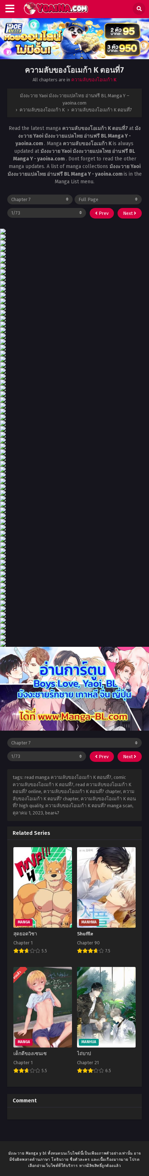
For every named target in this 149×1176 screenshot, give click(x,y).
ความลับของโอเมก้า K (93, 79)
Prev (103, 213)
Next (128, 213)
